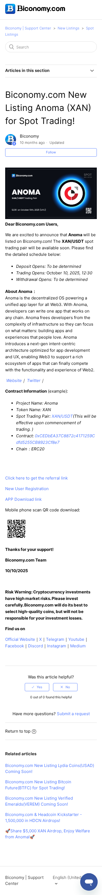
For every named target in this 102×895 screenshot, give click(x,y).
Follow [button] (51, 152)
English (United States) (74, 877)
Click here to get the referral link (36, 478)
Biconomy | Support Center (28, 28)
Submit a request (73, 713)
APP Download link (23, 499)
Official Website (20, 639)
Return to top (17, 731)
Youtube (76, 639)
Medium (78, 645)
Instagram (56, 645)
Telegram (55, 639)
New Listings (68, 28)
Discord (35, 645)
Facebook (14, 645)
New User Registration (27, 488)
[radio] (37, 687)
